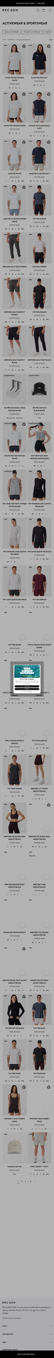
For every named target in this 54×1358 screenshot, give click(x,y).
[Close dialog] (39, 666)
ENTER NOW (27, 686)
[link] (27, 671)
